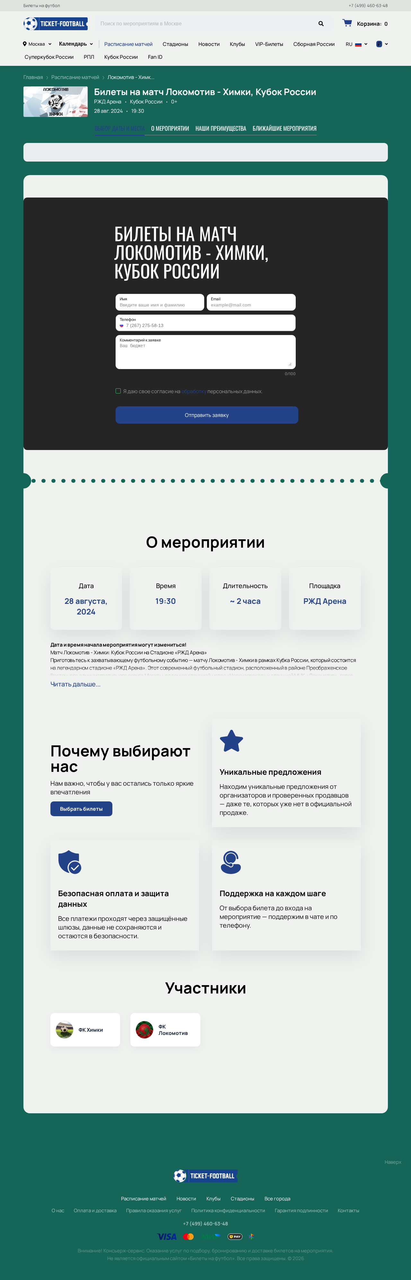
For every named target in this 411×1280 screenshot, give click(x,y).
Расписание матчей (128, 44)
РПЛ (89, 56)
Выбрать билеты (81, 808)
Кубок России (121, 56)
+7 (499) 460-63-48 (368, 5)
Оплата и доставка (95, 1210)
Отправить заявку (207, 415)
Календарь (73, 44)
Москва (37, 44)
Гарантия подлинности (301, 1210)
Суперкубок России (49, 56)
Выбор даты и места (120, 128)
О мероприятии (170, 128)
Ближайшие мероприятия (285, 128)
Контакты (348, 1210)
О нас (58, 1210)
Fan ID (155, 56)
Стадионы (175, 44)
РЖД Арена (107, 101)
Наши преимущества (221, 128)
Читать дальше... (75, 684)
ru (349, 44)
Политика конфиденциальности (228, 1210)
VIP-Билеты (269, 44)
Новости (209, 44)
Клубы (237, 44)
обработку (193, 391)
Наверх (393, 1162)
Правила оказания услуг (154, 1210)
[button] (122, 325)
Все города (277, 1198)
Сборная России (314, 44)
